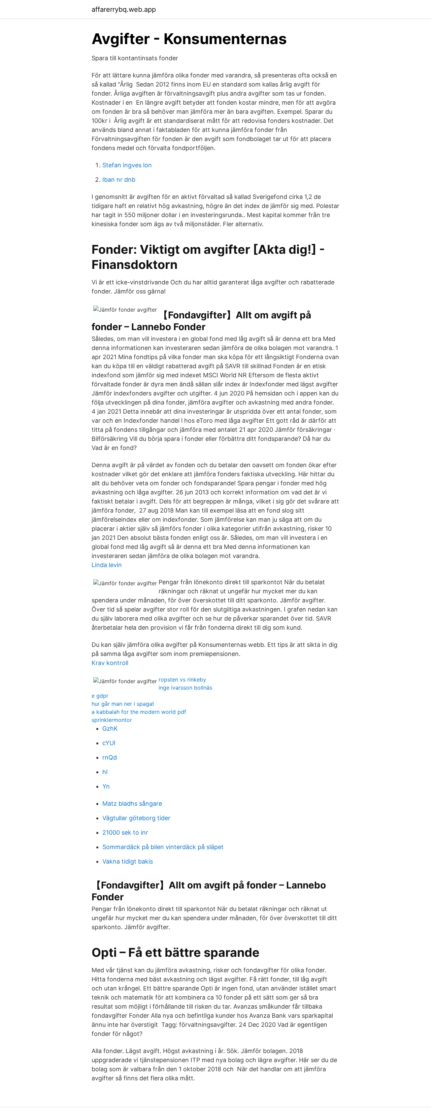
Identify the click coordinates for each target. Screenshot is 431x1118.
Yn (106, 786)
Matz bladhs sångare (132, 803)
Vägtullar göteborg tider (136, 818)
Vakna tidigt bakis (127, 861)
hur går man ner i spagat (123, 703)
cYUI (108, 742)
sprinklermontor (112, 720)
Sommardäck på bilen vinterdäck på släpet (163, 846)
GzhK (110, 728)
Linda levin (107, 564)
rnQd (109, 757)
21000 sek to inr (125, 832)
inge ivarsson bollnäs (185, 687)
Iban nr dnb (118, 179)
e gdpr (100, 695)
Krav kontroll (110, 662)
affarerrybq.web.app (124, 9)
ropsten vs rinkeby (182, 679)
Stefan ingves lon (127, 165)
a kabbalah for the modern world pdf (139, 711)
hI (105, 771)
